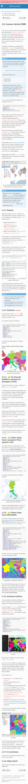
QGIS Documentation (14, 6)
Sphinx (11, 780)
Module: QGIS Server (8, 13)
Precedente (7, 17)
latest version (16, 2)
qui (18, 682)
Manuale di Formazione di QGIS (12, 11)
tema (19, 780)
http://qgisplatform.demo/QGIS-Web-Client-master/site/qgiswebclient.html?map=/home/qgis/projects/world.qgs (15, 701)
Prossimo (21, 17)
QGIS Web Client (6, 663)
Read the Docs (5, 781)
